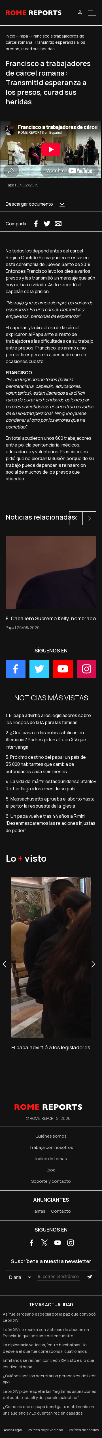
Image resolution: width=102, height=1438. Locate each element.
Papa (23, 36)
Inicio (10, 36)
